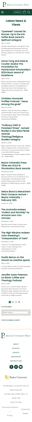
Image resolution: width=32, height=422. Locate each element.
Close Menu (17, 28)
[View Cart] (24, 12)
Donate (17, 12)
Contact (6, 23)
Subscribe (6, 18)
